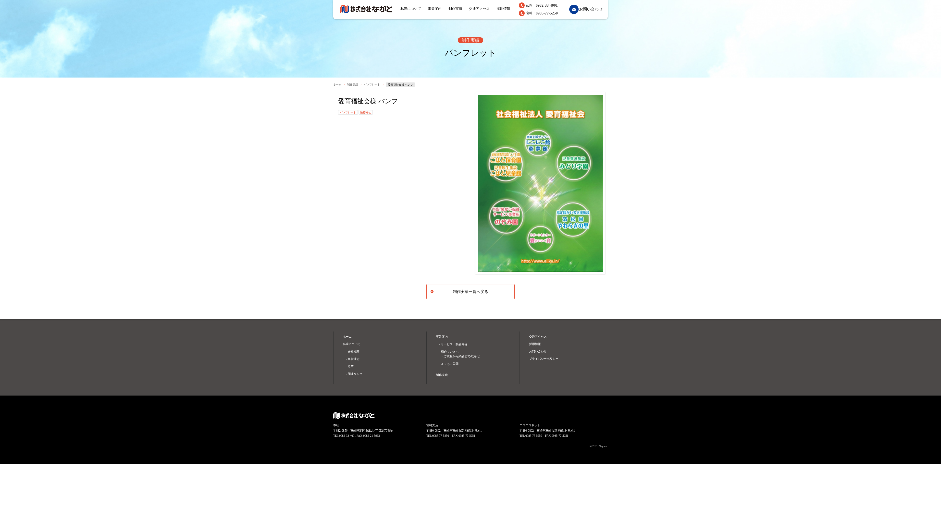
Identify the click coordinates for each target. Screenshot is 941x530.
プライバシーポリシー (543, 358)
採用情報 (503, 9)
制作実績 (455, 9)
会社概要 (353, 351)
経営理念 (353, 359)
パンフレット (372, 84)
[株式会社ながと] (366, 9)
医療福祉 (365, 112)
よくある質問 (449, 364)
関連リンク (355, 374)
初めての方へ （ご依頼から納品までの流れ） (461, 354)
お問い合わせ (591, 9)
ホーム (337, 84)
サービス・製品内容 (454, 344)
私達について (410, 9)
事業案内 (435, 9)
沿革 (351, 366)
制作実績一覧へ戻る (470, 292)
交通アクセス (479, 9)
